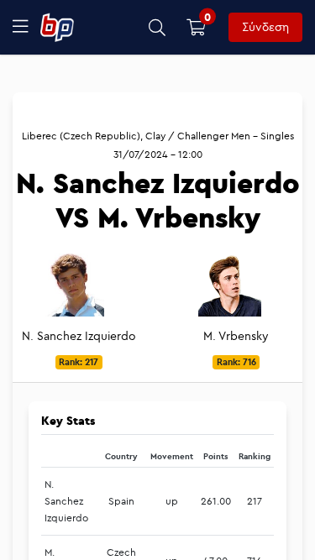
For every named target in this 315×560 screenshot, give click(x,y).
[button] (157, 27)
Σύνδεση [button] (265, 26)
